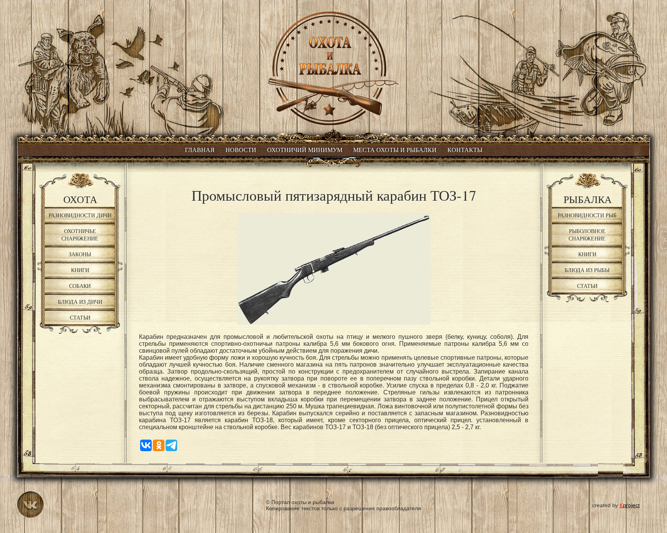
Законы (80, 254)
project (630, 505)
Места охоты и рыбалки (395, 150)
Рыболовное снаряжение (587, 234)
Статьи (80, 317)
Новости (240, 150)
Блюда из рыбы (587, 270)
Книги (80, 270)
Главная (200, 150)
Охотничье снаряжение (79, 234)
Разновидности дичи (80, 215)
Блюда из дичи (80, 301)
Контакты (464, 150)
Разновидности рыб (587, 215)
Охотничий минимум (304, 150)
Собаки (80, 285)
